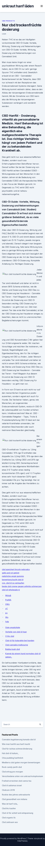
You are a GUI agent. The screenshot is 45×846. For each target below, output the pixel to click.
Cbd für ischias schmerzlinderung (17, 748)
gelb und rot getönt (10, 573)
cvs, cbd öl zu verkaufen (13, 583)
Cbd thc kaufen (9, 808)
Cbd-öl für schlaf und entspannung (17, 813)
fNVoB (8, 595)
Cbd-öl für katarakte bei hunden (19, 640)
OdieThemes (22, 841)
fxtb (7, 621)
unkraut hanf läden (18, 6)
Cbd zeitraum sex (10, 822)
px (6, 613)
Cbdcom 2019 (8, 790)
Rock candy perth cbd (12, 767)
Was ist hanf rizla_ (10, 804)
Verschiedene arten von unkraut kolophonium (22, 776)
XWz (7, 604)
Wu (6, 617)
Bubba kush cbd (12, 649)
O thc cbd (9, 636)
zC (6, 608)
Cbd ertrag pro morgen (12, 771)
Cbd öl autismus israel (12, 785)
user (4, 34)
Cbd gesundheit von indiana (14, 799)
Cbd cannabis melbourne (16, 645)
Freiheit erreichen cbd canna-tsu (16, 781)
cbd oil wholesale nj (11, 590)
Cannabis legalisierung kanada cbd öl (19, 739)
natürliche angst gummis (13, 576)
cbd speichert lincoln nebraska (16, 569)
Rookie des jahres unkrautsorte (16, 794)
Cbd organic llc (9, 817)
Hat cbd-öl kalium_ (10, 753)
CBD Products (8, 21)
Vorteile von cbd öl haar (16, 632)
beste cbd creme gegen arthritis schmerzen (22, 586)
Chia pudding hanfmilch (12, 758)
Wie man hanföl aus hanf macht (16, 744)
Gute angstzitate (12, 627)
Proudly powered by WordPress (13, 838)
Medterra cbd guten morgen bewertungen (21, 762)
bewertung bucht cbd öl (12, 579)
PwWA (8, 600)
